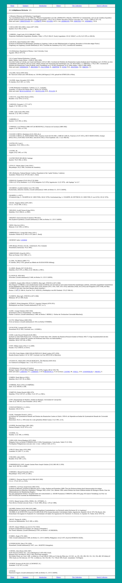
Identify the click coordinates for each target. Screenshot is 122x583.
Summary (25, 5)
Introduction (43, 5)
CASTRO (67, 371)
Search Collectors (102, 5)
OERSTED (77, 21)
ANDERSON (24, 67)
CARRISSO (34, 371)
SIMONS (85, 67)
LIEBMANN (65, 21)
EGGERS (50, 21)
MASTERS (74, 67)
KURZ (64, 67)
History (58, 5)
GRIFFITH (55, 67)
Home (12, 5)
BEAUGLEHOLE (25, 91)
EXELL (75, 371)
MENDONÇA (48, 371)
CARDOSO (23, 371)
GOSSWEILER (88, 371)
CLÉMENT (37, 21)
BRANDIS (34, 67)
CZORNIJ (24, 240)
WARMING (89, 21)
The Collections (77, 5)
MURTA (98, 371)
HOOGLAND (40, 91)
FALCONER (45, 67)
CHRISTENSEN (25, 21)
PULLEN (52, 91)
